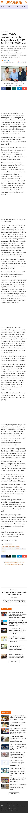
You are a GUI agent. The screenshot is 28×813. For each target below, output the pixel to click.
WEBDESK (6, 60)
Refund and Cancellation (6, 806)
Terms (8, 804)
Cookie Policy (15, 804)
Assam (3, 551)
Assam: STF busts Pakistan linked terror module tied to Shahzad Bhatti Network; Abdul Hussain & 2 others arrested (18, 639)
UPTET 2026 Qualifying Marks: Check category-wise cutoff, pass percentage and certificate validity (18, 747)
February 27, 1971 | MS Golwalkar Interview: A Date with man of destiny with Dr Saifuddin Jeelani (18, 787)
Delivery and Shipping (20, 806)
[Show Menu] (2, 2)
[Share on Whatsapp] (14, 88)
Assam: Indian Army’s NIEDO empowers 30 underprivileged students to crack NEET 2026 (16, 656)
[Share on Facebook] (3, 88)
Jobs (11, 544)
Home (2, 7)
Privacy (2, 804)
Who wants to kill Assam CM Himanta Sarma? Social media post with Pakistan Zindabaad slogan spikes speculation (18, 623)
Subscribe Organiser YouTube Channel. (14, 561)
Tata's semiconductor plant (8, 549)
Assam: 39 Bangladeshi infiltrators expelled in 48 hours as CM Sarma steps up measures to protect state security (17, 631)
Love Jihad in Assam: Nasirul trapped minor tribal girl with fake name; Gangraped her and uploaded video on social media (17, 615)
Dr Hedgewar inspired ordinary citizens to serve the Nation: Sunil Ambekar (18, 779)
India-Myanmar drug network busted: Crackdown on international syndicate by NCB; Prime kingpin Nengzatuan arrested (17, 648)
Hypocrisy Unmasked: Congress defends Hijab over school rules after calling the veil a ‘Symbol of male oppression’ (18, 731)
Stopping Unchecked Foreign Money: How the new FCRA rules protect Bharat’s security (18, 717)
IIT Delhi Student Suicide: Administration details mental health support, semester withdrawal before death (18, 739)
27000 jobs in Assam (20, 549)
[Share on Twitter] (8, 88)
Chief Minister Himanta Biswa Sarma (10, 546)
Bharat (9, 7)
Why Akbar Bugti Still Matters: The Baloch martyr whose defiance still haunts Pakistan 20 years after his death (18, 755)
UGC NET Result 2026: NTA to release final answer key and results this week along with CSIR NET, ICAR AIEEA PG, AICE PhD (17, 772)
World (16, 7)
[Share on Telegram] (19, 88)
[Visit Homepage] (14, 2)
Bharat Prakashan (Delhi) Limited (8, 808)
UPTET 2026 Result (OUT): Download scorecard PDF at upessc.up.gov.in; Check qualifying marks (17, 763)
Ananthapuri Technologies (13, 810)
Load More (14, 662)
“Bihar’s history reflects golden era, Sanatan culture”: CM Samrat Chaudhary (18, 724)
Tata (7, 544)
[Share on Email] (24, 88)
